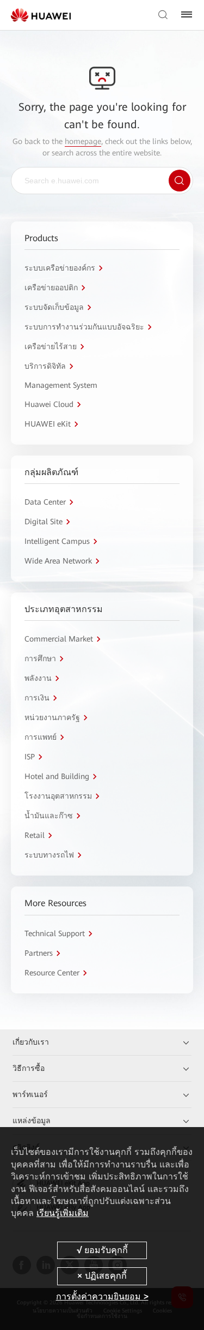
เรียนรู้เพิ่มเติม (62, 1213)
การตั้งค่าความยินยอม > (102, 1296)
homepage (83, 141)
